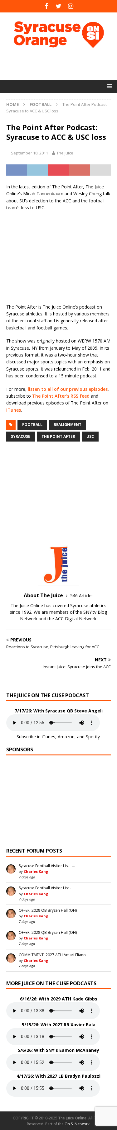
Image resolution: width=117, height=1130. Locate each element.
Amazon (66, 737)
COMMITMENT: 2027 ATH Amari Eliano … (54, 954)
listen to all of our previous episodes (68, 389)
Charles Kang (36, 871)
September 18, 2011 (29, 153)
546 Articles (82, 595)
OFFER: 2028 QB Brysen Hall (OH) (48, 910)
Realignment (67, 424)
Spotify (93, 737)
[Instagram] (70, 6)
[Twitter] (58, 6)
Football (32, 424)
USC (90, 436)
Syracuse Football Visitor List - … (47, 865)
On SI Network (77, 1124)
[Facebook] (46, 6)
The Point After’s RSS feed (61, 396)
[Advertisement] (61, 64)
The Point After (58, 436)
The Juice (64, 153)
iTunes (13, 410)
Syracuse (20, 436)
